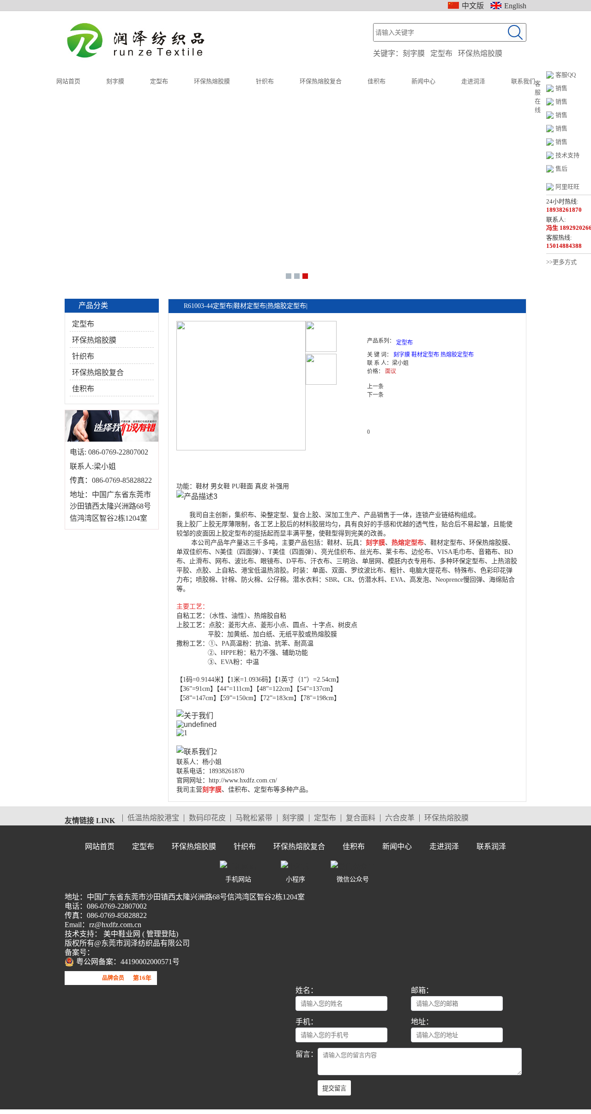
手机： (307, 1022)
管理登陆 (160, 934)
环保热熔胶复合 (321, 81)
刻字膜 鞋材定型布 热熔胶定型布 (433, 354)
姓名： (307, 990)
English (515, 6)
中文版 (473, 6)
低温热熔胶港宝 (153, 818)
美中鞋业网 (121, 934)
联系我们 (523, 81)
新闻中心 (423, 81)
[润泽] (138, 40)
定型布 (441, 53)
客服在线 (538, 96)
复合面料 (360, 818)
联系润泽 (491, 846)
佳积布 (377, 81)
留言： (307, 1054)
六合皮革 (400, 818)
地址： (422, 1022)
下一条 (375, 395)
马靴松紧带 (253, 818)
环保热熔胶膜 (480, 53)
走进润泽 (473, 81)
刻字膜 (414, 53)
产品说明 (203, 462)
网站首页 (68, 81)
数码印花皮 (207, 818)
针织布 (265, 81)
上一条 (375, 386)
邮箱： (422, 990)
